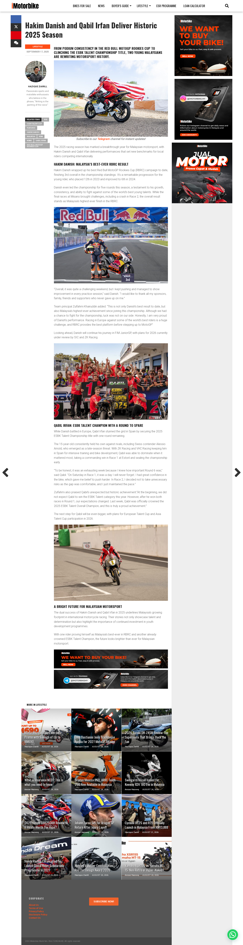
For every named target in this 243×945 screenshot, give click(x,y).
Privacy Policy (36, 911)
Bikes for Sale (82, 6)
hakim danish (33, 132)
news (29, 141)
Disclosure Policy (38, 914)
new (41, 136)
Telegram (103, 139)
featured (31, 128)
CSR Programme (166, 6)
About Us (34, 905)
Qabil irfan (41, 141)
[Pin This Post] (16, 35)
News (101, 6)
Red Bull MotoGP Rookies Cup (35, 146)
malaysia (31, 136)
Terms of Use (36, 908)
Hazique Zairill (37, 86)
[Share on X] (16, 27)
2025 (45, 119)
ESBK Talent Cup (34, 124)
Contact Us (35, 917)
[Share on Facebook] (16, 19)
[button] (232, 934)
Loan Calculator (194, 6)
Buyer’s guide (120, 6)
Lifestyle (142, 6)
